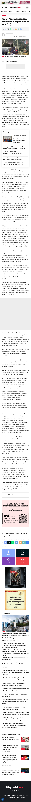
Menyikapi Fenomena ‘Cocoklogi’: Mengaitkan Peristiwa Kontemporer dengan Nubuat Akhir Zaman (9, 759)
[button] (3, 7)
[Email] (16, 29)
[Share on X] (8, 29)
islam (25, 533)
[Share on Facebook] (5, 29)
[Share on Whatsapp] (11, 29)
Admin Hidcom (9, 33)
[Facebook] (8, 553)
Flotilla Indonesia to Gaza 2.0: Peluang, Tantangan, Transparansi (10, 747)
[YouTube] (16, 791)
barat (8, 533)
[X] (22, 553)
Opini (3, 15)
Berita (4, 631)
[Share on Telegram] (13, 29)
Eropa (17, 533)
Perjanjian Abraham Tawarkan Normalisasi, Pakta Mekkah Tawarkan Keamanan (19, 138)
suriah (9, 536)
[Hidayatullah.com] (15, 7)
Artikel (24, 757)
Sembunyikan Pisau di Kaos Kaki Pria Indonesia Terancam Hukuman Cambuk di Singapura (15, 636)
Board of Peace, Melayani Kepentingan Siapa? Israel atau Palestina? (12, 153)
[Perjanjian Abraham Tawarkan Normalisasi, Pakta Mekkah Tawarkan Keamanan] (7, 139)
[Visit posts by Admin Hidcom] (3, 35)
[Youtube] (22, 561)
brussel (12, 533)
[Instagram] (8, 561)
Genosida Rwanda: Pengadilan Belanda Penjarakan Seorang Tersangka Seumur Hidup (15, 701)
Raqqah (4, 536)
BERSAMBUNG (13, 478)
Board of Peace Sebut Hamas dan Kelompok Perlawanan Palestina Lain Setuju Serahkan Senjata (14, 645)
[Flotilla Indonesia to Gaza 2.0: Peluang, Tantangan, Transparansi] (25, 747)
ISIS (21, 533)
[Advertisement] (15, 66)
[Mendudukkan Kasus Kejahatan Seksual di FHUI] (25, 739)
